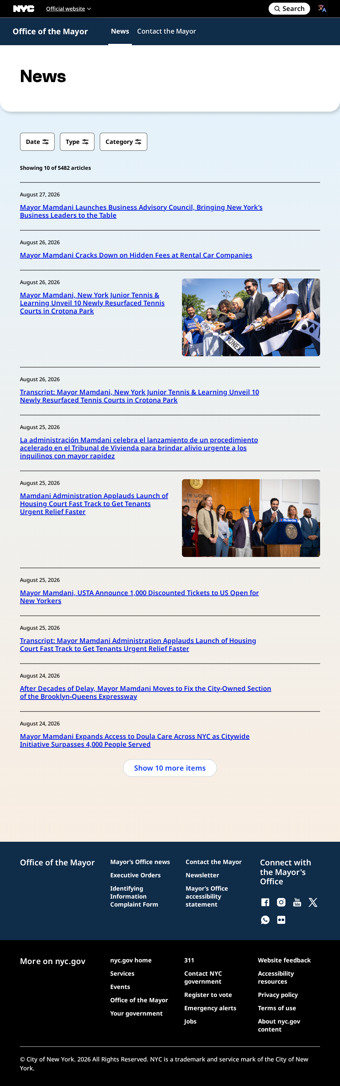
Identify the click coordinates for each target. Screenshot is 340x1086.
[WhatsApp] (265, 920)
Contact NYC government (203, 977)
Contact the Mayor (166, 31)
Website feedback (284, 960)
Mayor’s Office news (140, 862)
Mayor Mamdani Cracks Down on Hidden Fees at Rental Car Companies (136, 255)
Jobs (190, 1021)
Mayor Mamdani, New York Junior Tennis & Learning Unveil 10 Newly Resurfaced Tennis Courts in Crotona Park (92, 303)
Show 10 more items (170, 768)
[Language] (322, 8)
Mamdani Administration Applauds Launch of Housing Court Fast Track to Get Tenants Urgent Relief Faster (94, 504)
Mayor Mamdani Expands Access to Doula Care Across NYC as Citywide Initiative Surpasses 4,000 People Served (135, 740)
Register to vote (208, 995)
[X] (313, 902)
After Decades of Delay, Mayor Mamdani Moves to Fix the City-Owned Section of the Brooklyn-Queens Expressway (145, 693)
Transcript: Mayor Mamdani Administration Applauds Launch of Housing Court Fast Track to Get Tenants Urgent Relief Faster (138, 645)
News (120, 31)
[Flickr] (281, 920)
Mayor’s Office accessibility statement (207, 896)
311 (189, 960)
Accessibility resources (276, 977)
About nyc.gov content (279, 1025)
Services (122, 973)
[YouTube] (297, 902)
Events (120, 987)
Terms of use (277, 1008)
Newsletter (202, 875)
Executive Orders (135, 875)
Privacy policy (278, 995)
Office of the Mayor (50, 31)
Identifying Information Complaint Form (134, 896)
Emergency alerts (210, 1008)
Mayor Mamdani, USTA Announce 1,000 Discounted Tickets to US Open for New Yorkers (139, 597)
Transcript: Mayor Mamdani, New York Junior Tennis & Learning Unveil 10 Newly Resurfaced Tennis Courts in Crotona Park (139, 396)
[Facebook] (265, 902)
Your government (136, 1013)
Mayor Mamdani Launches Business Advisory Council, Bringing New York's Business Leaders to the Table (141, 211)
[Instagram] (281, 902)
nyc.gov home (131, 960)
